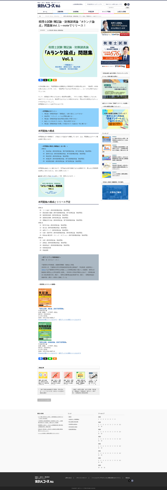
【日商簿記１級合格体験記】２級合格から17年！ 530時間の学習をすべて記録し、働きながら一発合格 (115, 149)
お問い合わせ (68, 477)
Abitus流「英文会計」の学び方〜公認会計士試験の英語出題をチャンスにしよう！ (120, 167)
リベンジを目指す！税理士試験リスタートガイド (120, 174)
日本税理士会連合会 (73, 424)
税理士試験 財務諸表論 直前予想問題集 (53, 342)
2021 (99, 450)
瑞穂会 (44, 270)
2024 (99, 429)
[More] (55, 80)
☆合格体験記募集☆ (78, 4)
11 (98, 426)
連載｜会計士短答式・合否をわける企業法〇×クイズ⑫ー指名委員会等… (44, 382)
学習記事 (91, 11)
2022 (99, 443)
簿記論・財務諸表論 (58, 30)
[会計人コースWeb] (48, 7)
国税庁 (70, 416)
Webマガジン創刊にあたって (113, 4)
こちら (53, 176)
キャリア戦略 (106, 11)
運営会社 (128, 477)
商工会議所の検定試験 (73, 421)
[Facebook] (40, 80)
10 (119, 424)
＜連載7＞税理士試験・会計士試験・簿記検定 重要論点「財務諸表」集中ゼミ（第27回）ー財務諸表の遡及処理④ (84, 391)
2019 (99, 465)
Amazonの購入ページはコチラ (47, 319)
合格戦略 (76, 11)
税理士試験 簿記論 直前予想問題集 (51, 308)
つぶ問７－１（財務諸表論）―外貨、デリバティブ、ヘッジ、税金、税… (93, 383)
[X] (45, 80)
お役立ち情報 (122, 11)
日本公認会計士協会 (73, 426)
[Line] (50, 80)
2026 (99, 416)
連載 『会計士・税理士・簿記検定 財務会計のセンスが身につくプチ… (56, 382)
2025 (99, 422)
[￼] (51, 196)
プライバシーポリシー (81, 477)
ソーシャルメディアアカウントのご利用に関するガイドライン (106, 477)
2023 (99, 436)
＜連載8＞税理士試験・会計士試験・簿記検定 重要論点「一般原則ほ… (81, 382)
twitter (125, 4)
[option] (115, 28)
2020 (99, 458)
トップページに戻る (44, 400)
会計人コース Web (82, 488)
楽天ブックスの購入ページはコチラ (70, 319)
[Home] (40, 16)
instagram (128, 4)
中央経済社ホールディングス (94, 4)
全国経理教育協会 (72, 429)
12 (101, 426)
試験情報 (60, 11)
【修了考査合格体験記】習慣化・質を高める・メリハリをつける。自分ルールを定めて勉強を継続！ (52, 391)
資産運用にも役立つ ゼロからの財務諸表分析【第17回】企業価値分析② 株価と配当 (120, 158)
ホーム (45, 11)
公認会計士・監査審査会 (74, 419)
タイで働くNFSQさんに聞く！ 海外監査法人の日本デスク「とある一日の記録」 (120, 140)
